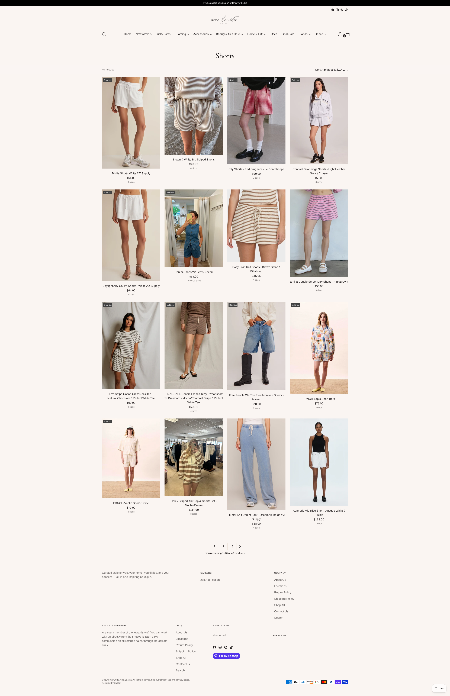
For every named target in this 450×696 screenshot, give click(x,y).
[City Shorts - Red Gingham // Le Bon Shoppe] (256, 120)
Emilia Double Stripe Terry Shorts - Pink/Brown (319, 281)
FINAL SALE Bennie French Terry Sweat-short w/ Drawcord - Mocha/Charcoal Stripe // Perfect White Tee (194, 398)
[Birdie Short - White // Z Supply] (131, 123)
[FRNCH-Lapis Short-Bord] (319, 348)
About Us (280, 579)
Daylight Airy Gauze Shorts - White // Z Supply (131, 285)
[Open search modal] (103, 34)
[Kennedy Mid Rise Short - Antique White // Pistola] (319, 462)
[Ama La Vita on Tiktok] (346, 9)
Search (278, 617)
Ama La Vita (126, 680)
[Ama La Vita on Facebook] (332, 9)
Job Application (210, 579)
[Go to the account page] (338, 34)
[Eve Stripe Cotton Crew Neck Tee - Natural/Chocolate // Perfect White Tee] (131, 345)
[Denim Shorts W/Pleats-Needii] (194, 228)
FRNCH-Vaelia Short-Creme (131, 503)
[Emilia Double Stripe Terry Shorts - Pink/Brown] (319, 233)
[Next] (256, 3)
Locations (280, 586)
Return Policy (282, 592)
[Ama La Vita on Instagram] (337, 9)
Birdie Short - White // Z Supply (131, 173)
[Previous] (194, 3)
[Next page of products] (240, 546)
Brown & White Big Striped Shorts (194, 159)
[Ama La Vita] (225, 20)
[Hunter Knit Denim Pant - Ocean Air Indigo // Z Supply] (256, 464)
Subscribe (280, 635)
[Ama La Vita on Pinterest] (341, 9)
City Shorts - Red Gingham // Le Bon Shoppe (256, 169)
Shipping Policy (284, 598)
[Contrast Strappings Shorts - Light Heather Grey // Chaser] (319, 120)
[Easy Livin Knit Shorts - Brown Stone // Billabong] (256, 225)
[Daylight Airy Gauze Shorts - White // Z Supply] (131, 235)
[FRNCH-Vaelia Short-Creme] (131, 458)
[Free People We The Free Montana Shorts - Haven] (256, 346)
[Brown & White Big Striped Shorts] (194, 116)
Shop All (279, 605)
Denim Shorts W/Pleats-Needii (194, 271)
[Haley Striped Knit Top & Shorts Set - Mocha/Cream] (194, 457)
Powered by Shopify (111, 683)
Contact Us (281, 611)
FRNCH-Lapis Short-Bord (319, 398)
